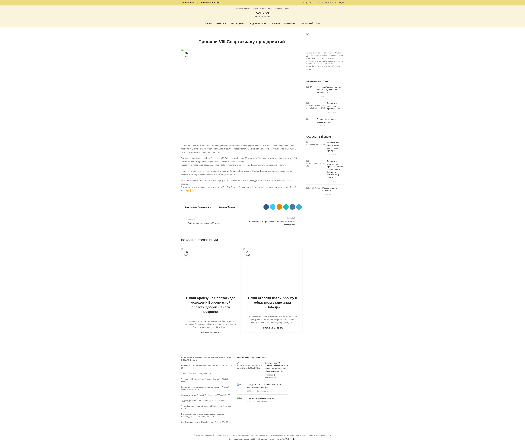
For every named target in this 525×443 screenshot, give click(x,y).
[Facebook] (266, 207)
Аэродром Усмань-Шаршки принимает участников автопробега (329, 90)
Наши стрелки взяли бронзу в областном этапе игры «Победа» (272, 302)
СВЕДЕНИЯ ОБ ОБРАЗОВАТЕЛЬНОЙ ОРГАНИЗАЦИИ (323, 3)
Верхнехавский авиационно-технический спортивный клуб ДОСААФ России (262, 13)
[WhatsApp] (286, 207)
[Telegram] (297, 3)
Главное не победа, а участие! (260, 398)
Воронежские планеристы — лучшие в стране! (335, 106)
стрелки (255, 34)
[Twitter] (272, 207)
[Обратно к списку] (242, 221)
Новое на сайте (232, 34)
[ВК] (294, 3)
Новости (245, 34)
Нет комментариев (264, 391)
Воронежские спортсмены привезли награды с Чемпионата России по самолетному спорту (335, 169)
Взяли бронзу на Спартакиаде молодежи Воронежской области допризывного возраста (210, 305)
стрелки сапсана (227, 207)
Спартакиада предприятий (198, 207)
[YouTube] (288, 3)
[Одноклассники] (291, 3)
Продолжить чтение (210, 332)
